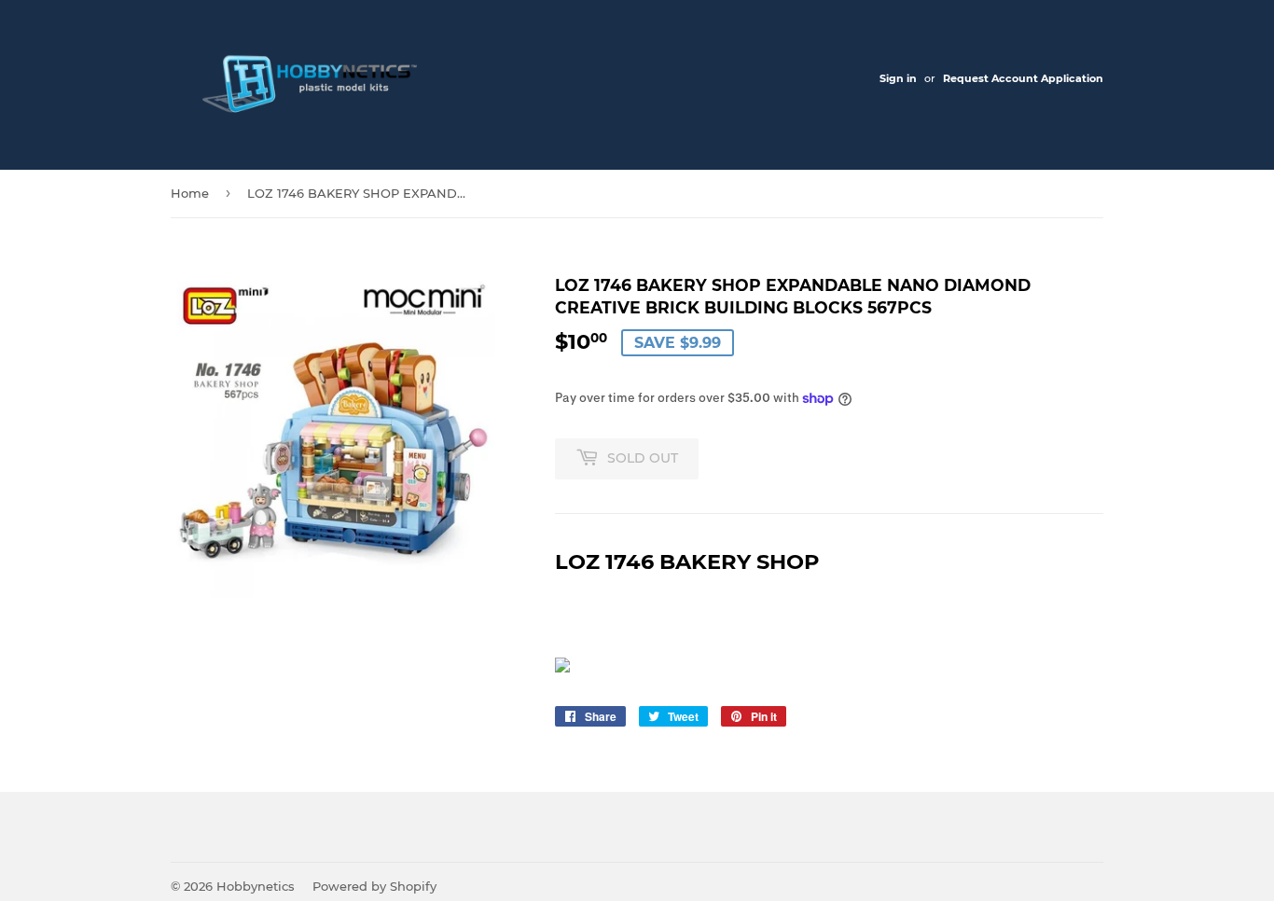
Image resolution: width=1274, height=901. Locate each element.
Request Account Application (1023, 78)
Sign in (898, 78)
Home (190, 193)
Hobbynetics (255, 886)
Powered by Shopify (374, 886)
